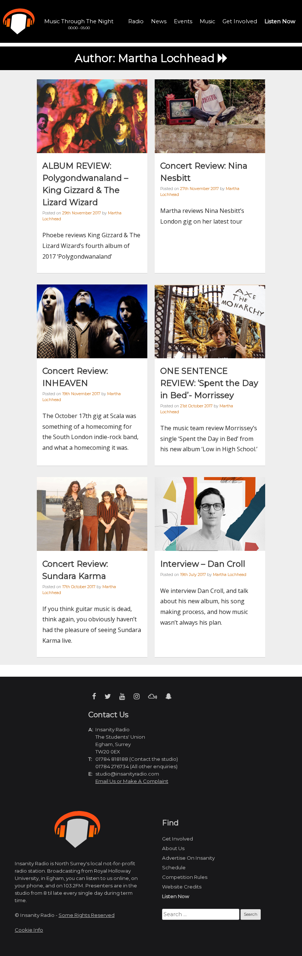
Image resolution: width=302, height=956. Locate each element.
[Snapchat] (168, 696)
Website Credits (181, 887)
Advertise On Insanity (188, 858)
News (158, 21)
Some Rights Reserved (87, 915)
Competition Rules (184, 877)
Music (207, 21)
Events (183, 21)
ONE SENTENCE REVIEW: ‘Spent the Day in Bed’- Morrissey (209, 383)
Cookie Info (29, 930)
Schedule (174, 867)
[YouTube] (122, 696)
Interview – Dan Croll (202, 564)
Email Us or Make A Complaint (131, 781)
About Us (173, 848)
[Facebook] (94, 696)
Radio (136, 21)
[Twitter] (108, 696)
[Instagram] (136, 696)
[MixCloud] (152, 696)
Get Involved (239, 21)
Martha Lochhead (229, 574)
